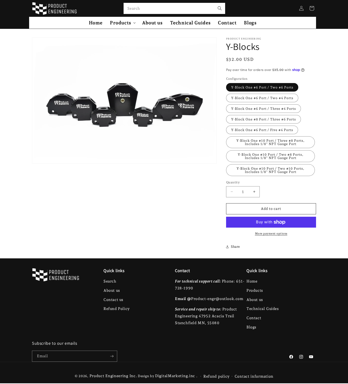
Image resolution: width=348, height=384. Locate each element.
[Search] (219, 8)
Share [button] (235, 246)
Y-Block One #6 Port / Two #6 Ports (262, 87)
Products (254, 290)
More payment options (271, 233)
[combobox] (174, 8)
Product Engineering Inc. (113, 376)
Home (251, 281)
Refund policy (216, 376)
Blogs (251, 327)
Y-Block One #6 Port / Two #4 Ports (262, 98)
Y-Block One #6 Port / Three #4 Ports (263, 108)
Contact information (254, 376)
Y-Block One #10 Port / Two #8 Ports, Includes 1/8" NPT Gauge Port (270, 156)
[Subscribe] (112, 356)
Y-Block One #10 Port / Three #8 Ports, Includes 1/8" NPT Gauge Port (270, 142)
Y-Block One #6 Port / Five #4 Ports (262, 130)
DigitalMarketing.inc (175, 376)
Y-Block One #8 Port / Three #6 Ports (263, 119)
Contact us (113, 299)
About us (111, 290)
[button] (122, 23)
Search (109, 281)
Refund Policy (116, 308)
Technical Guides (262, 308)
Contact (253, 318)
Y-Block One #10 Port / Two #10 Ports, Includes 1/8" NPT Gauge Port (270, 170)
